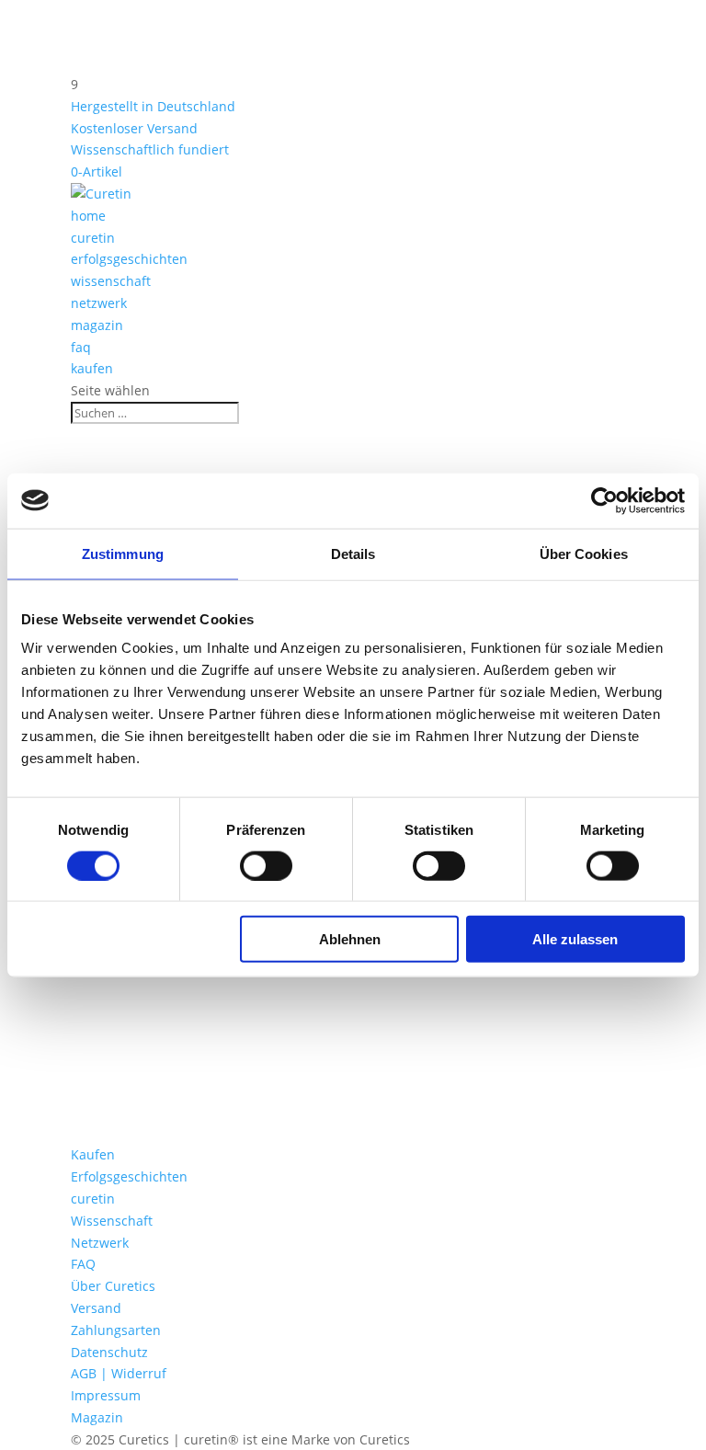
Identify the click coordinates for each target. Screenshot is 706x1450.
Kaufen (93, 1154)
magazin (97, 325)
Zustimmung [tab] (123, 553)
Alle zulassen (575, 939)
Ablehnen (350, 939)
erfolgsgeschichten (129, 259)
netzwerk (99, 303)
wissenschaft (111, 281)
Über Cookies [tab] (584, 553)
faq (81, 347)
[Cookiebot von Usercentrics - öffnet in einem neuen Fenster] (604, 500)
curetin (93, 237)
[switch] (266, 865)
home (88, 215)
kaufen (92, 368)
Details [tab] (353, 553)
